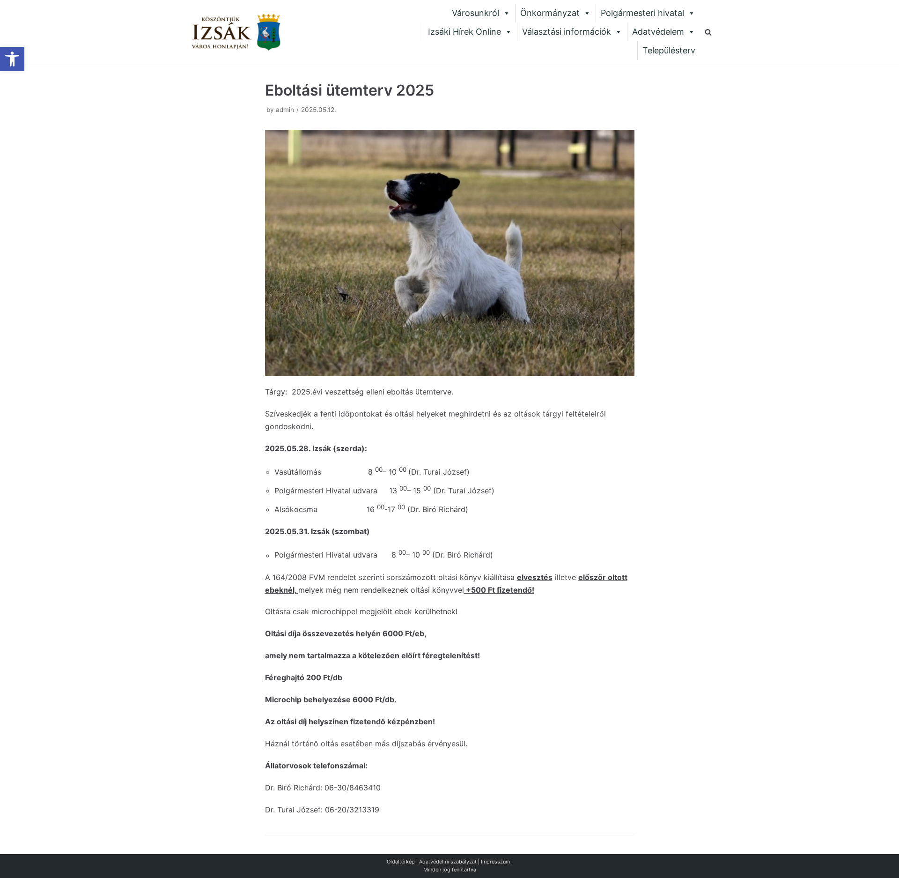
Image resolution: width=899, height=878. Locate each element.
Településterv (668, 50)
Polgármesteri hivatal (642, 13)
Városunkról (475, 13)
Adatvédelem (658, 32)
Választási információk (566, 32)
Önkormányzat (550, 13)
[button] (12, 59)
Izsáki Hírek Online (464, 32)
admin (285, 109)
